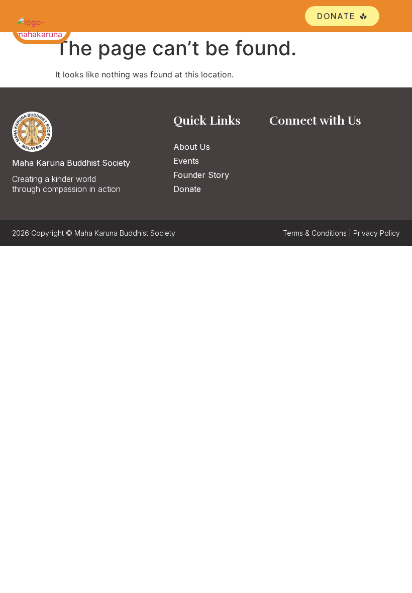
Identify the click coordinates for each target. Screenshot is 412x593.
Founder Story (201, 175)
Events (186, 161)
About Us (191, 147)
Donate (187, 189)
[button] (392, 16)
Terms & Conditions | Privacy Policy (341, 233)
